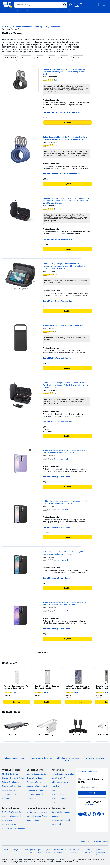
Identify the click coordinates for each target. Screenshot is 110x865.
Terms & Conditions (17, 850)
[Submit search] (64, 5)
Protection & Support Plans (38, 790)
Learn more (90, 805)
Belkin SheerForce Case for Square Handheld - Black (63, 325)
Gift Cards (6, 798)
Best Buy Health (58, 790)
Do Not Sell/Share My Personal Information (60, 851)
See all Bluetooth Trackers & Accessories (61, 112)
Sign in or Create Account (88, 771)
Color (39, 58)
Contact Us (31, 798)
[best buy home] (7, 5)
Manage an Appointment (37, 786)
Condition (25, 58)
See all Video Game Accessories (57, 239)
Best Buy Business (59, 798)
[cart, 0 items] (103, 4)
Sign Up (92, 793)
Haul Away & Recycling (36, 794)
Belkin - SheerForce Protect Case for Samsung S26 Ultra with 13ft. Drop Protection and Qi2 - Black (65, 603)
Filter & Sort (11, 58)
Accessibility (6, 849)
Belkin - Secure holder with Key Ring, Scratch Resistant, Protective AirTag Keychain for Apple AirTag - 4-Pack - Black (65, 71)
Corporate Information (61, 812)
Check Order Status (10, 774)
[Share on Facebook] (94, 814)
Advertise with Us (58, 778)
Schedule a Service (34, 782)
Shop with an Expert (35, 778)
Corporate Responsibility (61, 820)
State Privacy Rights (40, 851)
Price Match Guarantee (11, 786)
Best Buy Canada (101, 842)
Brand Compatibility (81, 58)
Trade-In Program (9, 794)
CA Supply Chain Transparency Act (100, 851)
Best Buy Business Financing (13, 828)
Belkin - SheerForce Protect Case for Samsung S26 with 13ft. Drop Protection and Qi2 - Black (65, 502)
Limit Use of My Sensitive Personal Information (75, 851)
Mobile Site (84, 842)
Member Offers (33, 820)
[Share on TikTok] (90, 814)
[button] (16, 686)
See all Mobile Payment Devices (57, 358)
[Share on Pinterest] (99, 814)
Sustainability (57, 824)
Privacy (25, 849)
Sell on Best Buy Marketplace (63, 774)
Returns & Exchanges (10, 782)
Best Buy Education (59, 794)
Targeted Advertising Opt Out (88, 851)
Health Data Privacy (48, 851)
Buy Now (67, 122)
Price (51, 58)
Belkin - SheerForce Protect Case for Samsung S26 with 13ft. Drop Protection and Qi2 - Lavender (65, 451)
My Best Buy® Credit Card (12, 812)
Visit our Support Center (36, 774)
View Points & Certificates (37, 816)
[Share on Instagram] (85, 814)
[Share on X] (103, 814)
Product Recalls (8, 790)
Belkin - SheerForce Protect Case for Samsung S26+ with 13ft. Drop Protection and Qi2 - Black (65, 553)
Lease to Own (7, 820)
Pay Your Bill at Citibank (11, 816)
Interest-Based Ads (33, 851)
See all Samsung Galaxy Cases (56, 476)
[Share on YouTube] (80, 814)
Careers (55, 816)
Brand (63, 58)
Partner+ (55, 802)
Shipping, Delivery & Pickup (13, 778)
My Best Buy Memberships (37, 812)
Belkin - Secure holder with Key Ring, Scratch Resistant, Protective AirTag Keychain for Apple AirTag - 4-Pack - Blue (66, 138)
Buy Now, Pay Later (10, 824)
